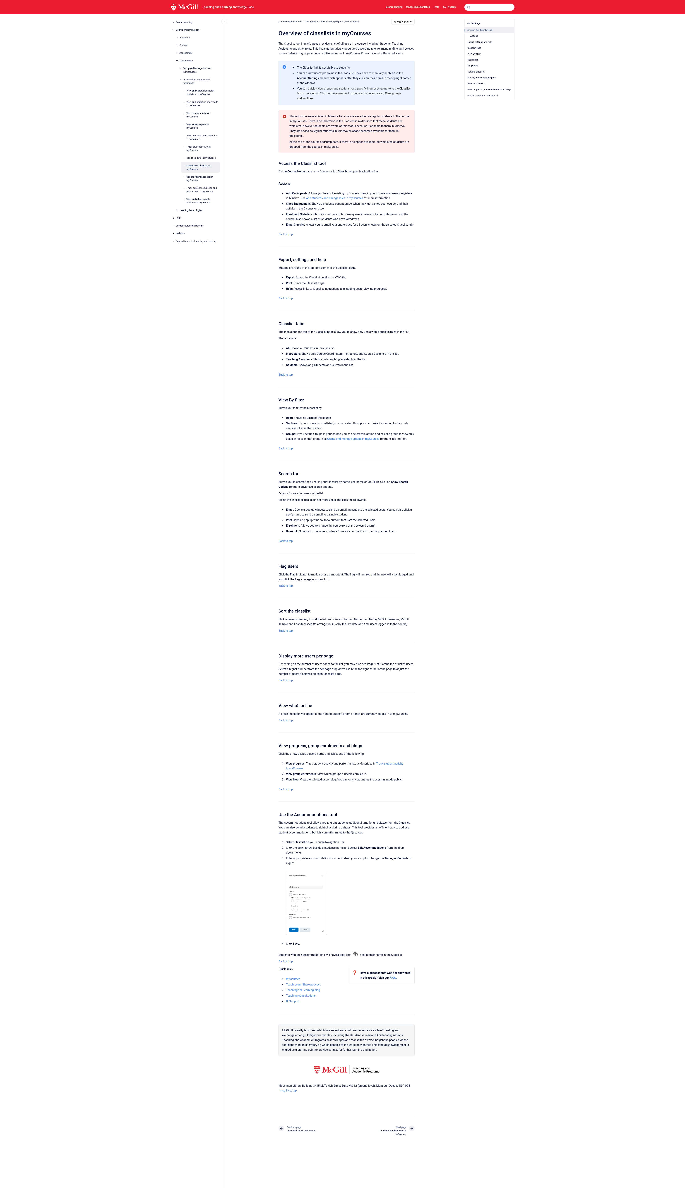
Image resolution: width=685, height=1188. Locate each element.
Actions (474, 36)
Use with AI (403, 21)
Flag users (472, 65)
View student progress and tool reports (196, 81)
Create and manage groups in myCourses (353, 438)
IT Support (292, 1001)
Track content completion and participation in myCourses (201, 190)
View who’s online (476, 83)
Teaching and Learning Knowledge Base (228, 7)
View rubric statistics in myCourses (198, 115)
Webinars (181, 233)
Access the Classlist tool (479, 30)
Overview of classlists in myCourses (198, 167)
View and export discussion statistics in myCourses (200, 92)
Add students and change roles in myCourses (334, 198)
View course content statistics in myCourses (201, 137)
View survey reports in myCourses (197, 126)
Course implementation (418, 7)
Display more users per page (481, 77)
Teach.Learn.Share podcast (303, 984)
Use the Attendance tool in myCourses (199, 178)
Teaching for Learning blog (303, 990)
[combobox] (489, 7)
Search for (472, 59)
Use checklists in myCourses (201, 157)
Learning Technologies (190, 210)
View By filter (473, 53)
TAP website (449, 7)
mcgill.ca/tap (288, 1090)
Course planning (394, 7)
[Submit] (468, 7)
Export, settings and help (479, 42)
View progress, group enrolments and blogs (489, 89)
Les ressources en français (190, 225)
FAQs (436, 7)
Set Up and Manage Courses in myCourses (197, 70)
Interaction (184, 37)
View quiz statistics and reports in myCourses (202, 103)
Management (186, 60)
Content (183, 45)
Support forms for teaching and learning (196, 241)
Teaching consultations (301, 995)
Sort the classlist (475, 71)
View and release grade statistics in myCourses (198, 201)
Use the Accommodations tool (482, 95)
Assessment (185, 53)
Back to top (285, 234)
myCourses (293, 979)
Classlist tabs (474, 48)
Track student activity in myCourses (198, 148)
